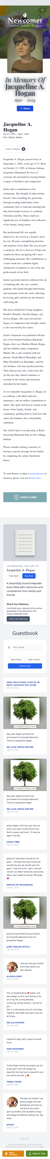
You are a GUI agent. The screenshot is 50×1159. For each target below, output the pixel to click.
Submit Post (25, 666)
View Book (13, 576)
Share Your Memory (18, 619)
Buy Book (29, 576)
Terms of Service (32, 1147)
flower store (35, 477)
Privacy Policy (17, 1147)
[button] (25, 713)
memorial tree (37, 473)
